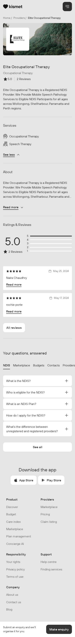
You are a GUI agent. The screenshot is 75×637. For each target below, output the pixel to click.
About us (12, 595)
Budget (11, 514)
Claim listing (49, 522)
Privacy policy (15, 569)
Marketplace (21, 365)
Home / (7, 18)
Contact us (13, 602)
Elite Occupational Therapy (44, 18)
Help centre (49, 562)
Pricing (45, 514)
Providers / (19, 18)
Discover (12, 507)
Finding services (51, 569)
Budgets (38, 365)
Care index (13, 522)
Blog (9, 609)
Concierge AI (15, 544)
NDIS (6, 365)
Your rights (13, 562)
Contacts (53, 365)
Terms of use (14, 576)
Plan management (18, 536)
